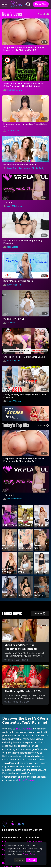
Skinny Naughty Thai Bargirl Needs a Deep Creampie (24, 395)
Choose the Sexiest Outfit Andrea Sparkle (24, 357)
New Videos (12, 14)
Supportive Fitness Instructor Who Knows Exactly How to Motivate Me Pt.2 (23, 48)
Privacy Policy (29, 854)
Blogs (5, 841)
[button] (4, 4)
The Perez (8, 202)
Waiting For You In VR (14, 319)
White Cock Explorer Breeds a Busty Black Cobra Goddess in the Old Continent (24, 84)
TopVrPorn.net (24, 728)
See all (42, 14)
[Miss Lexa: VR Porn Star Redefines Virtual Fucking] (25, 630)
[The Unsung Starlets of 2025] (25, 676)
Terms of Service (34, 841)
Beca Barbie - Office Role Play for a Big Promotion (22, 241)
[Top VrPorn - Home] (18, 4)
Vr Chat (42, 4)
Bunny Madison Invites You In (18, 281)
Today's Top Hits (15, 425)
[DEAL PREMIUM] (25, 413)
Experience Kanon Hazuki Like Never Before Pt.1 (25, 125)
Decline (19, 860)
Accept (32, 860)
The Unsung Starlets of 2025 (23, 691)
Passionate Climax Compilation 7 (19, 164)
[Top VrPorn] (13, 824)
